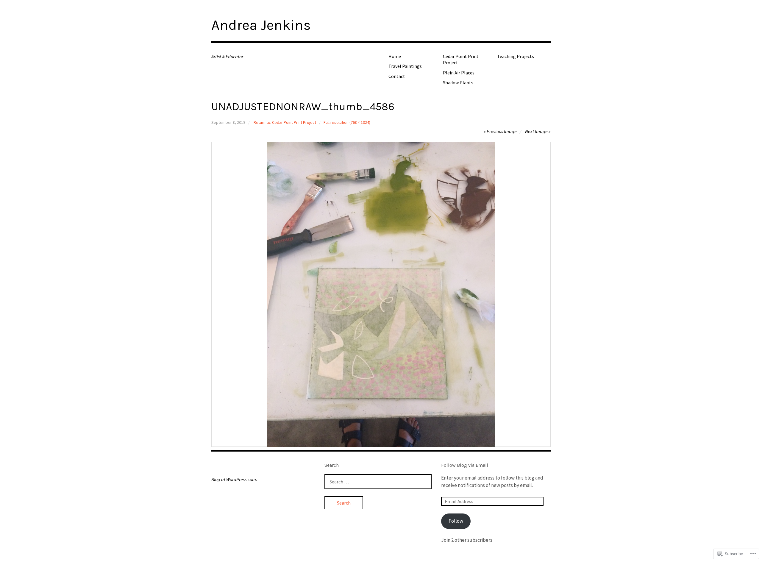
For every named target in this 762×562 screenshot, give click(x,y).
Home (394, 56)
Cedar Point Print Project (461, 59)
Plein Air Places (458, 73)
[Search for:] (378, 481)
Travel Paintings (405, 66)
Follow (456, 521)
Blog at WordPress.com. (234, 479)
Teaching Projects (515, 56)
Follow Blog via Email (464, 465)
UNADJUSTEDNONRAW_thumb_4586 (302, 106)
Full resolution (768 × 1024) (347, 122)
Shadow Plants (458, 82)
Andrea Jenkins (261, 25)
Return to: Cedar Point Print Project (285, 122)
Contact (396, 76)
